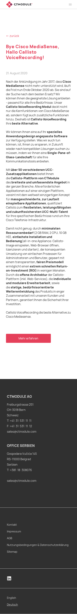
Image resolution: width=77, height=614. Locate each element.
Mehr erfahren (28, 338)
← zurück (12, 36)
